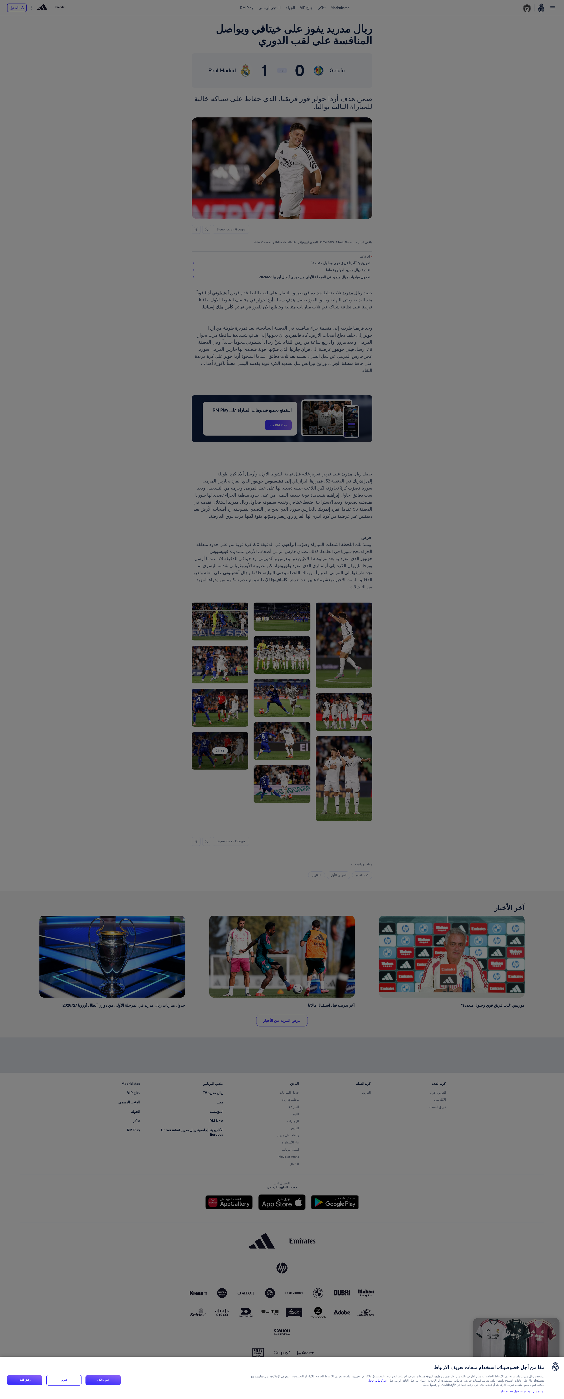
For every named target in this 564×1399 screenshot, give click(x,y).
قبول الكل (103, 1380)
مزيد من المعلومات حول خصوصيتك (522, 1391)
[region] (282, 1378)
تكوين (64, 1380)
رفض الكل (24, 1380)
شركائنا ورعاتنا (378, 1380)
